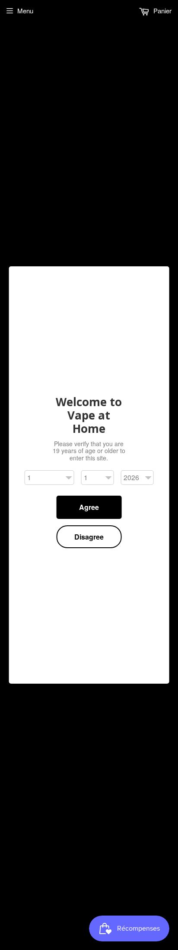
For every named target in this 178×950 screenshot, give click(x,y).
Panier (162, 10)
